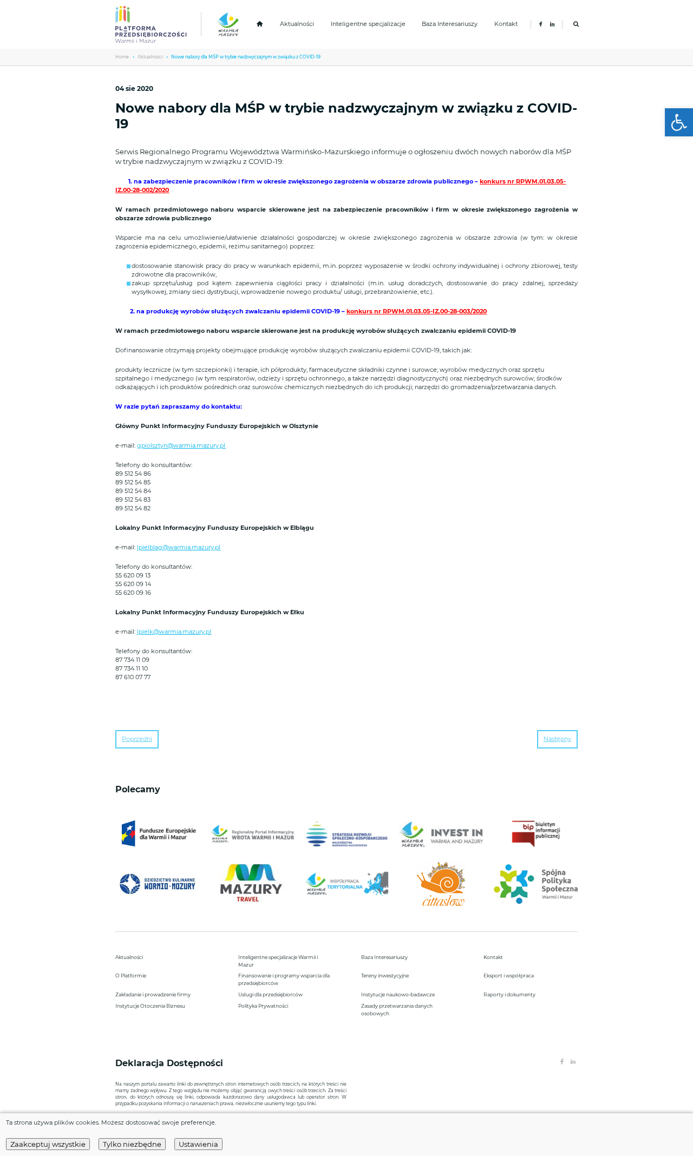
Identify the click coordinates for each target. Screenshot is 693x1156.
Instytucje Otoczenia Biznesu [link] (150, 1006)
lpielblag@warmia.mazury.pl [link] (178, 547)
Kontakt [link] (506, 24)
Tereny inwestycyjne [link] (385, 975)
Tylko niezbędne (132, 1144)
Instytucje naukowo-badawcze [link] (398, 994)
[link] (679, 122)
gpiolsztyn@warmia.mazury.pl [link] (181, 445)
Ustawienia (198, 1144)
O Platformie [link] (130, 975)
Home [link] (122, 57)
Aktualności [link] (297, 24)
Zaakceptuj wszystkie (48, 1144)
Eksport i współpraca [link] (508, 975)
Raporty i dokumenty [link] (509, 994)
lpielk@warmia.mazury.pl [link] (174, 631)
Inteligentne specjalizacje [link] (368, 24)
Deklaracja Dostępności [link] (170, 1063)
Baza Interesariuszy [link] (450, 24)
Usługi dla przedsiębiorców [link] (270, 994)
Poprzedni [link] (137, 739)
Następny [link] (557, 739)
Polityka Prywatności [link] (263, 1006)
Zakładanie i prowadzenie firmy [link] (153, 994)
